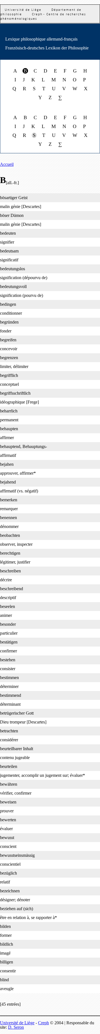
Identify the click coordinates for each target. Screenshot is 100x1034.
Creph (43, 1022)
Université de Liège (17, 1022)
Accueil (7, 164)
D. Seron (16, 1027)
